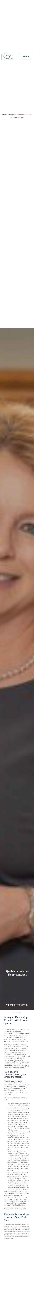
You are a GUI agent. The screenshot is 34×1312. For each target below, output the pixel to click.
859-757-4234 (27, 115)
